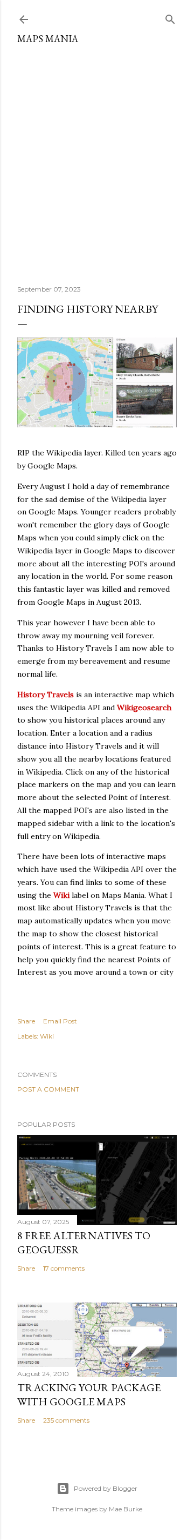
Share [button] (26, 1021)
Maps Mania (47, 38)
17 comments (64, 1268)
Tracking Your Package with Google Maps (89, 1394)
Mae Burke (125, 1509)
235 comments (66, 1420)
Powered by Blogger (105, 1488)
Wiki (47, 1036)
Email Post (60, 1021)
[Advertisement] (97, 160)
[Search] (170, 17)
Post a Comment (48, 1089)
